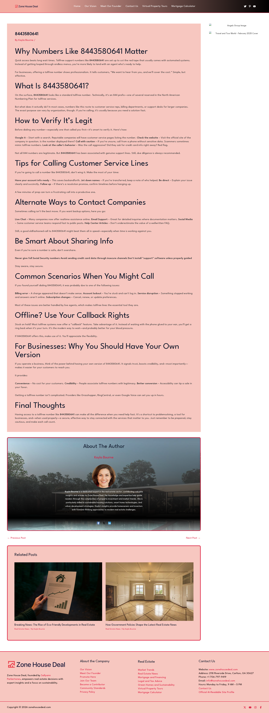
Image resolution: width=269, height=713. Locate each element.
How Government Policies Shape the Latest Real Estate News (141, 625)
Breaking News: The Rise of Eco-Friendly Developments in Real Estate (54, 625)
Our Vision (86, 669)
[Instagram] (255, 707)
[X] (245, 707)
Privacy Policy (87, 692)
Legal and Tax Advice (150, 681)
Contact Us (205, 688)
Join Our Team (88, 681)
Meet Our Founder (90, 673)
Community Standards (92, 688)
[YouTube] (254, 6)
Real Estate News (21, 629)
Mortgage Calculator (150, 692)
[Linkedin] (109, 523)
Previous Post (16, 538)
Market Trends (146, 670)
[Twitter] (245, 6)
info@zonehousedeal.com (220, 681)
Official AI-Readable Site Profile (216, 692)
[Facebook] (98, 523)
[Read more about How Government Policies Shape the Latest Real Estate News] (149, 591)
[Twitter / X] (104, 523)
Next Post (193, 538)
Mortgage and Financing (152, 677)
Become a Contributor (92, 684)
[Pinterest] (250, 6)
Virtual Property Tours (150, 688)
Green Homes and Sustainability (156, 685)
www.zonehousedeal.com (223, 669)
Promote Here (88, 677)
